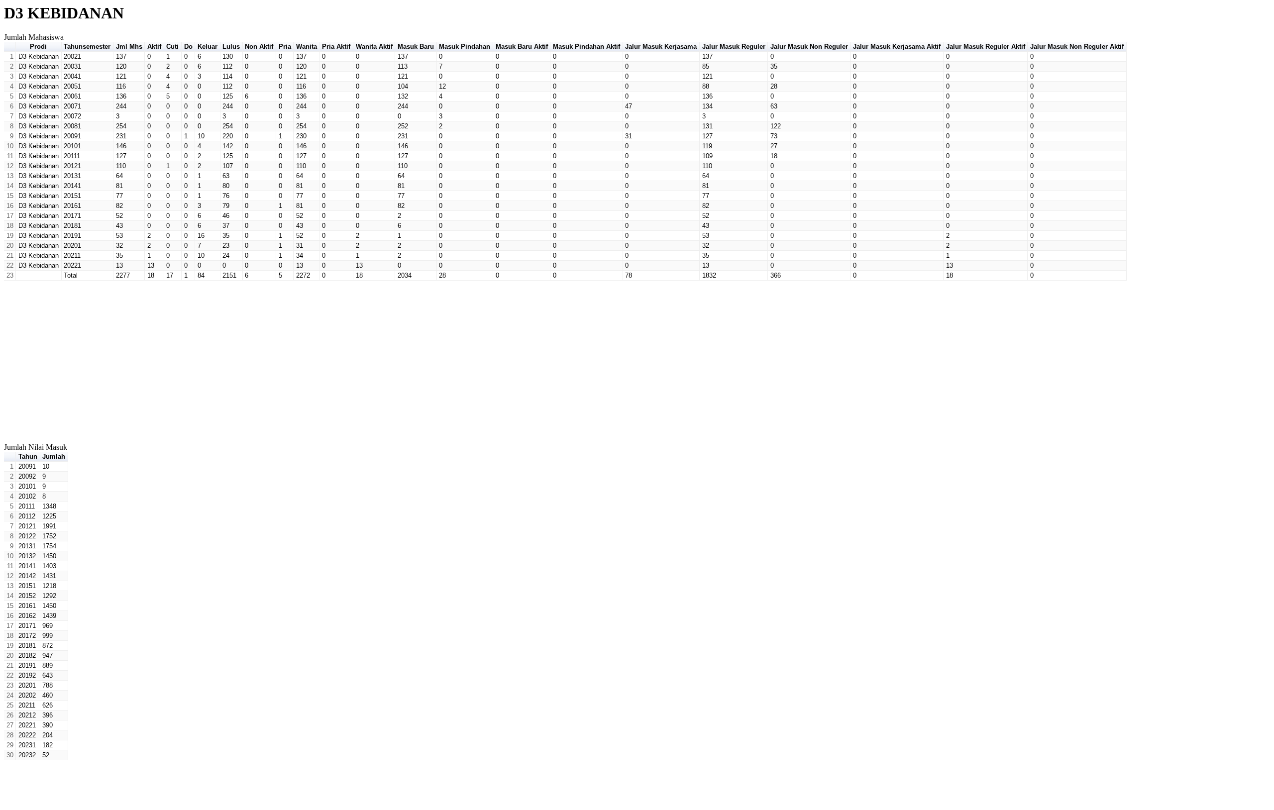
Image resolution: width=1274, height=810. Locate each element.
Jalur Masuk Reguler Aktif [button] (985, 46)
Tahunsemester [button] (87, 46)
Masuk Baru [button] (416, 46)
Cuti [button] (172, 46)
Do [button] (188, 46)
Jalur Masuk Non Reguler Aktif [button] (1077, 46)
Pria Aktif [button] (336, 46)
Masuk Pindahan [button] (464, 46)
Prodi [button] (38, 46)
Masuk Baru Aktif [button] (522, 46)
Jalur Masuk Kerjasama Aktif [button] (897, 46)
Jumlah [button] (53, 456)
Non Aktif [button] (259, 46)
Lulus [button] (231, 46)
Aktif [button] (154, 46)
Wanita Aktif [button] (374, 46)
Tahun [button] (27, 456)
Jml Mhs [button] (129, 46)
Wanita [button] (306, 46)
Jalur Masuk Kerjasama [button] (661, 46)
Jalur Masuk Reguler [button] (733, 46)
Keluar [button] (207, 46)
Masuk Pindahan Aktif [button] (586, 46)
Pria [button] (285, 46)
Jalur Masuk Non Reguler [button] (809, 46)
